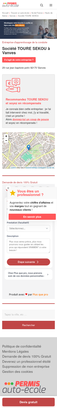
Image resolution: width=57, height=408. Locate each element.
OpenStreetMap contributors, (36, 167)
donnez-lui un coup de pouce (30, 119)
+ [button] (6, 136)
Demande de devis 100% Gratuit (26, 356)
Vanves (12, 15)
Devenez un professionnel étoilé (26, 361)
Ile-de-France (37, 12)
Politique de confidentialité (21, 346)
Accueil (5, 12)
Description (13, 236)
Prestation (18, 222)
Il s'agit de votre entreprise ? (18, 59)
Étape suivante (26, 262)
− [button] (6, 140)
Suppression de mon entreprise (25, 366)
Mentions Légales (15, 351)
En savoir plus (32, 217)
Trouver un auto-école (20, 12)
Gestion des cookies (17, 371)
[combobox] (27, 228)
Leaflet (13, 167)
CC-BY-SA (50, 167)
